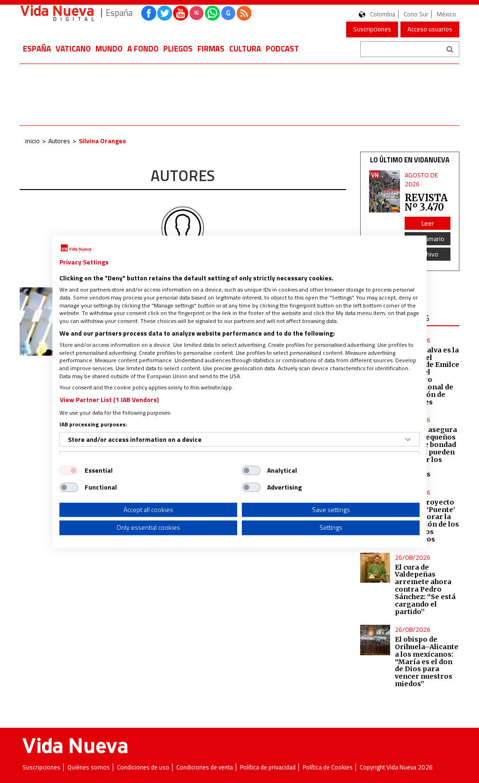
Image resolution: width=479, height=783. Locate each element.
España (37, 49)
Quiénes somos (88, 767)
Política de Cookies (328, 767)
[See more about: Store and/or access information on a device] (408, 439)
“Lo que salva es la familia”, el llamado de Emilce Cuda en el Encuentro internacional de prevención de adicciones (427, 376)
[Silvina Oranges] (182, 227)
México (446, 14)
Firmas (211, 49)
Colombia (382, 14)
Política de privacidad (268, 767)
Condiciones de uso (143, 767)
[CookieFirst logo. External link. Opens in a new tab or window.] (76, 248)
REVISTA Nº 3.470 (426, 202)
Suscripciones (372, 29)
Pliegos (178, 49)
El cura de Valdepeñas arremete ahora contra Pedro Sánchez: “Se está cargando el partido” (425, 589)
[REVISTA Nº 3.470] (384, 191)
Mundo (109, 49)
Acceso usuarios (429, 29)
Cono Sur (416, 14)
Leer (427, 223)
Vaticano (73, 49)
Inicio (32, 141)
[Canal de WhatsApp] (212, 13)
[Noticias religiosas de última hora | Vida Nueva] (57, 13)
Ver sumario (427, 238)
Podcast (282, 49)
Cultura (245, 49)
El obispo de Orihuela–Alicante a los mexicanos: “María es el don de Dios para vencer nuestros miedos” (426, 661)
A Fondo (143, 49)
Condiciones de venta (204, 767)
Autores (59, 141)
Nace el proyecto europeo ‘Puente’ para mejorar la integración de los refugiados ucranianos (427, 520)
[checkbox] (68, 470)
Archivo (427, 254)
